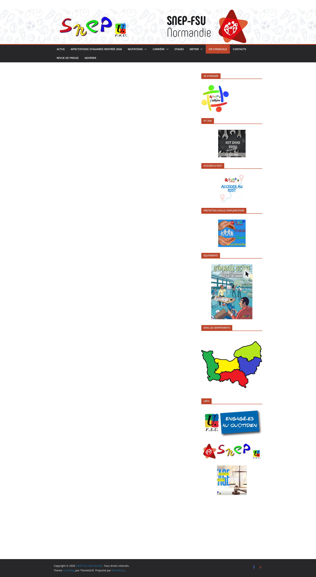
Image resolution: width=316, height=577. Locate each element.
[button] (145, 49)
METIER (194, 49)
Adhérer (90, 58)
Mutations (135, 49)
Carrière (159, 49)
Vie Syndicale (218, 49)
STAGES (179, 49)
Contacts (239, 49)
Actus (61, 49)
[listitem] (210, 365)
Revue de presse (68, 58)
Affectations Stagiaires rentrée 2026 (96, 49)
